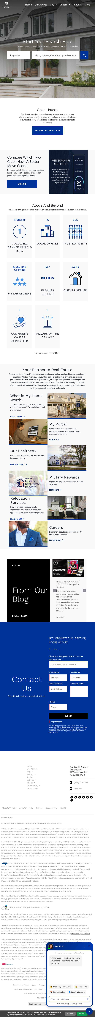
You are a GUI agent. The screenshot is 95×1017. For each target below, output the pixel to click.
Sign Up (53, 440)
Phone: (52, 702)
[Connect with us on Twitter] (71, 797)
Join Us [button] (31, 780)
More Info (54, 490)
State (34, 985)
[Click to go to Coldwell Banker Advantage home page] (6, 4)
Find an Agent (17, 465)
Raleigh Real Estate (21, 985)
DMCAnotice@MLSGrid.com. (80, 934)
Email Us (78, 789)
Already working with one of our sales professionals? (66, 658)
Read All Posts (19, 616)
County (42, 985)
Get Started (16, 417)
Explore (22, 184)
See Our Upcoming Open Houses (47, 132)
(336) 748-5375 (81, 782)
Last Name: (75, 672)
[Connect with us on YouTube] (91, 797)
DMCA (63, 808)
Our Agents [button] (41, 4)
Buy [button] (52, 4)
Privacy (39, 808)
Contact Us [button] (32, 788)
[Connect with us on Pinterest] (87, 797)
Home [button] (28, 4)
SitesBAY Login (26, 808)
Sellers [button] (64, 4)
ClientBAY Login (9, 808)
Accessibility (51, 808)
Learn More (16, 519)
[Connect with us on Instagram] (79, 797)
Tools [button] (76, 4)
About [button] (30, 783)
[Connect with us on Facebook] (75, 797)
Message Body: (77, 683)
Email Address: (56, 683)
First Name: (54, 672)
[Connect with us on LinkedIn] (83, 797)
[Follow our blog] (71, 800)
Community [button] (33, 785)
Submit (68, 716)
